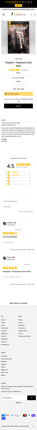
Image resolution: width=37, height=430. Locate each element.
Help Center (4, 331)
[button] (28, 250)
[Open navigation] (5, 14)
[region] (18, 172)
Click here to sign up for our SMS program (11, 391)
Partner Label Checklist (6, 359)
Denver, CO (4, 336)
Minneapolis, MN (5, 344)
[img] (9, 69)
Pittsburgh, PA (4, 339)
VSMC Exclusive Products (24, 336)
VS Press (20, 333)
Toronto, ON (4, 342)
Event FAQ (18, 5)
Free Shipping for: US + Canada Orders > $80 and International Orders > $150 (17, 9)
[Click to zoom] (32, 23)
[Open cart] (35, 14)
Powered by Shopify (24, 426)
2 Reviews (24, 70)
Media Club (3, 361)
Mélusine (3, 375)
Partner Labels (21, 328)
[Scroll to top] (33, 426)
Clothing (20, 320)
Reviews (3, 367)
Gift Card (20, 322)
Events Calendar (5, 328)
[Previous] (4, 23)
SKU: (14, 78)
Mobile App (3, 364)
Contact (3, 325)
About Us (3, 320)
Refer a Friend (4, 372)
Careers (3, 322)
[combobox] (26, 212)
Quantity (18, 81)
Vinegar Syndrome (22, 331)
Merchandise (21, 325)
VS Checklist (4, 356)
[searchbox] (18, 201)
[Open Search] (31, 14)
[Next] (9, 23)
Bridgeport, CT (4, 333)
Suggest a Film (4, 370)
